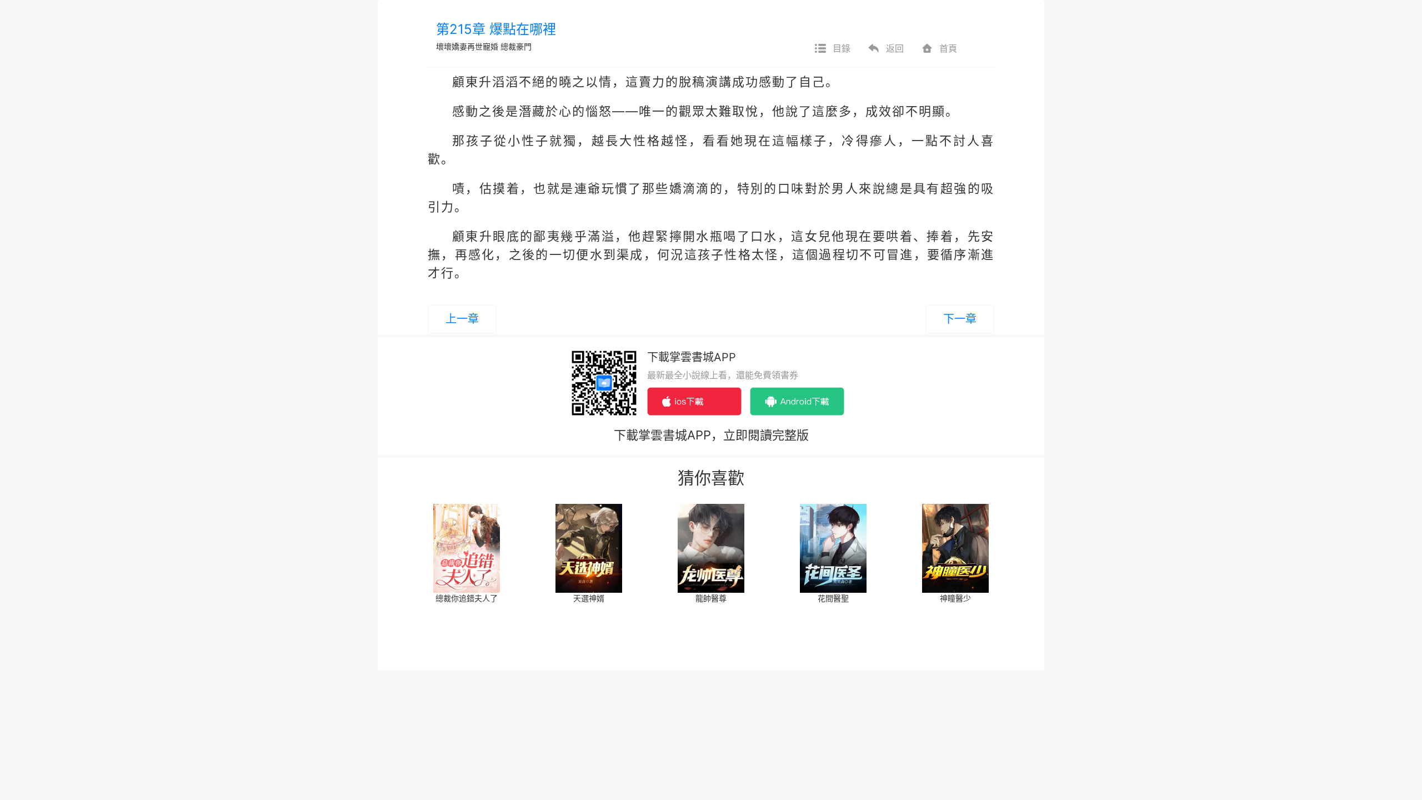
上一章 (462, 319)
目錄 (841, 48)
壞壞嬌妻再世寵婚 (467, 46)
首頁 (948, 48)
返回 (895, 48)
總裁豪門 (516, 46)
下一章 (960, 319)
